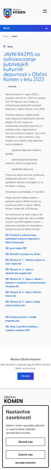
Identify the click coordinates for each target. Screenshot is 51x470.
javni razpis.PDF (18, 248)
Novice (6, 36)
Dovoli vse (25, 441)
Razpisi (14, 36)
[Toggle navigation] (45, 11)
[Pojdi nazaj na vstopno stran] (19, 13)
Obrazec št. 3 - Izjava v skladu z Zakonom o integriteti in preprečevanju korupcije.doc (25, 282)
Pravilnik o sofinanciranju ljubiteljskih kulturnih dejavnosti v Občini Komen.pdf (22, 238)
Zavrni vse (25, 454)
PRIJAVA (25, 376)
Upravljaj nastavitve (25, 462)
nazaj (10, 46)
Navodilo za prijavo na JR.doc (25, 254)
